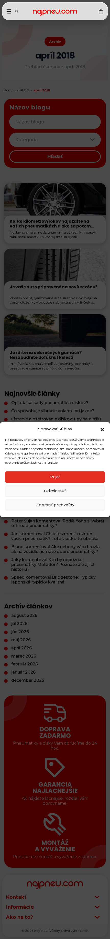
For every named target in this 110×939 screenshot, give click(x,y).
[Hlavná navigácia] (9, 11)
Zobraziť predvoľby (55, 504)
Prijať (55, 476)
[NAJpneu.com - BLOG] (55, 13)
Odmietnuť (55, 490)
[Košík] (101, 11)
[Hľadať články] (16, 11)
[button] (102, 429)
